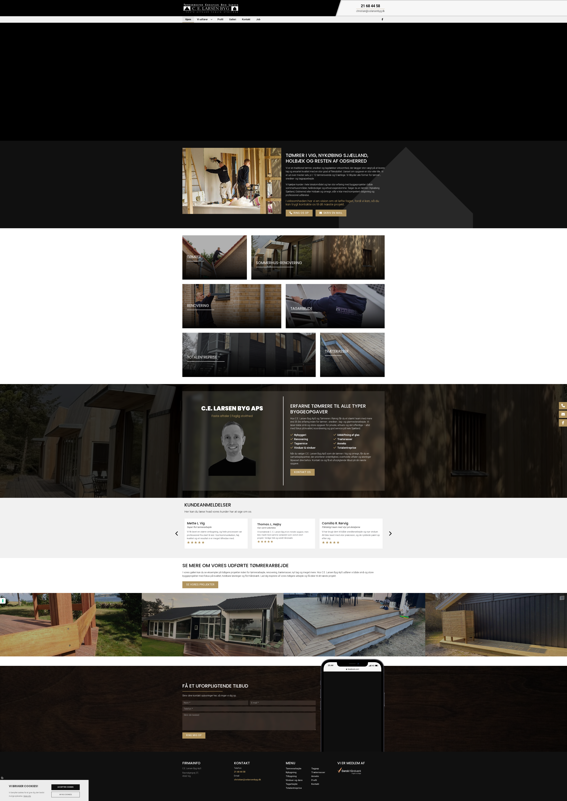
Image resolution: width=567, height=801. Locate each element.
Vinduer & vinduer (305, 447)
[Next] (390, 533)
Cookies (2, 777)
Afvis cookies (65, 794)
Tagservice (300, 443)
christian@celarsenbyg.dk (247, 779)
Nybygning (291, 772)
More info (27, 796)
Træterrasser (318, 772)
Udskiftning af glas (348, 434)
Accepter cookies (66, 787)
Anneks (341, 443)
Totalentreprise (346, 447)
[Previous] (177, 533)
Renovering (301, 439)
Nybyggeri (300, 434)
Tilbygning (291, 776)
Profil (314, 780)
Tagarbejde (292, 784)
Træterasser (344, 439)
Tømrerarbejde (293, 769)
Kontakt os (194, 98)
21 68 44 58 (370, 6)
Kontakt (315, 784)
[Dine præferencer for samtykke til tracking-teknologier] (3, 601)
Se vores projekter (200, 584)
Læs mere (216, 98)
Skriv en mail (333, 212)
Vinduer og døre (294, 780)
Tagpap (315, 769)
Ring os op (301, 212)
